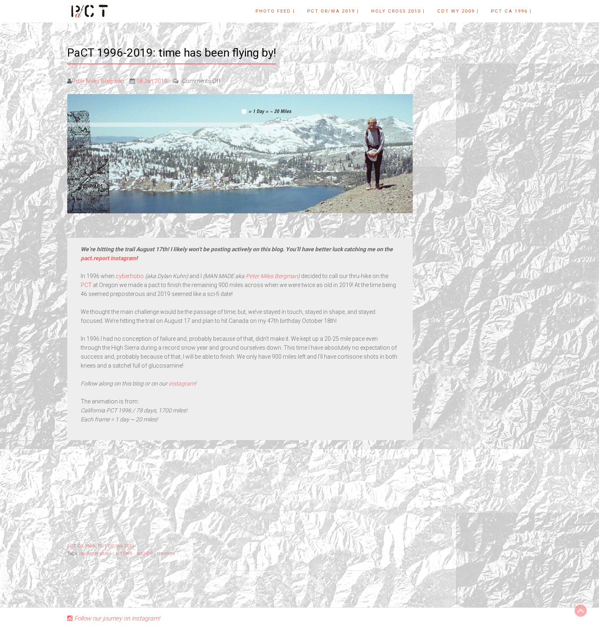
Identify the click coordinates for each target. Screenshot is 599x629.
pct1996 (124, 553)
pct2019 (145, 553)
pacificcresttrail (95, 553)
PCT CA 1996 (81, 546)
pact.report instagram (108, 258)
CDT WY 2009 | (458, 11)
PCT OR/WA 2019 (116, 546)
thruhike (166, 553)
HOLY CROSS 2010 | (398, 11)
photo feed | (275, 11)
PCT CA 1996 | (511, 11)
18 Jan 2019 (151, 81)
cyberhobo (130, 276)
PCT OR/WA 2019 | (333, 11)
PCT (87, 285)
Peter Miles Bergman (98, 81)
